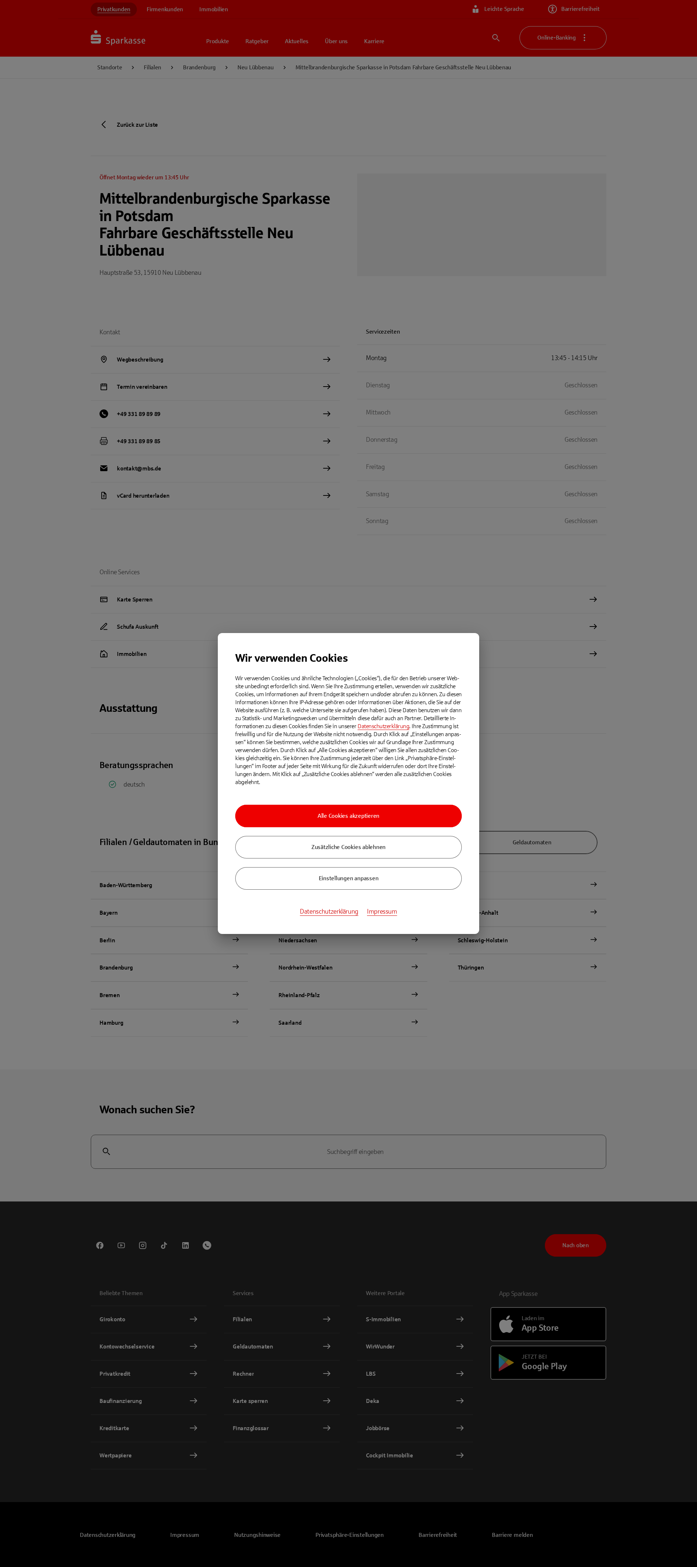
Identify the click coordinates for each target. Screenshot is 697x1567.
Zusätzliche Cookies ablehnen (348, 847)
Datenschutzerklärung (383, 726)
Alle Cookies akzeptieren (348, 816)
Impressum (382, 911)
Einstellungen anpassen (349, 878)
